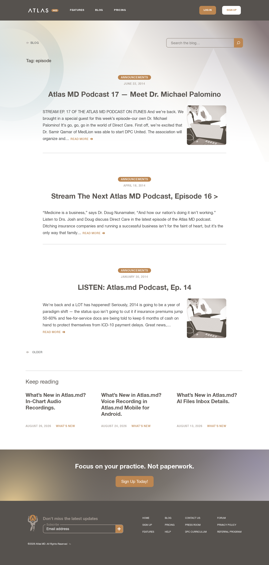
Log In (208, 10)
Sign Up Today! (134, 481)
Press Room (192, 525)
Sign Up (232, 10)
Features (77, 10)
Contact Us (192, 518)
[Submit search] (238, 43)
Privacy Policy (226, 525)
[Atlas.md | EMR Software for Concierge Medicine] (43, 10)
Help (168, 531)
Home (145, 518)
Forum (221, 518)
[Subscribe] (119, 529)
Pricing (120, 10)
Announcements (134, 77)
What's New (65, 426)
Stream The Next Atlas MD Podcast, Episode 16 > (134, 196)
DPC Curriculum (196, 531)
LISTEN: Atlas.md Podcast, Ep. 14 (134, 287)
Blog (99, 10)
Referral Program (229, 531)
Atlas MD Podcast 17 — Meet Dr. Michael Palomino (134, 94)
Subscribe (52, 524)
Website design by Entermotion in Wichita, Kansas (70, 544)
